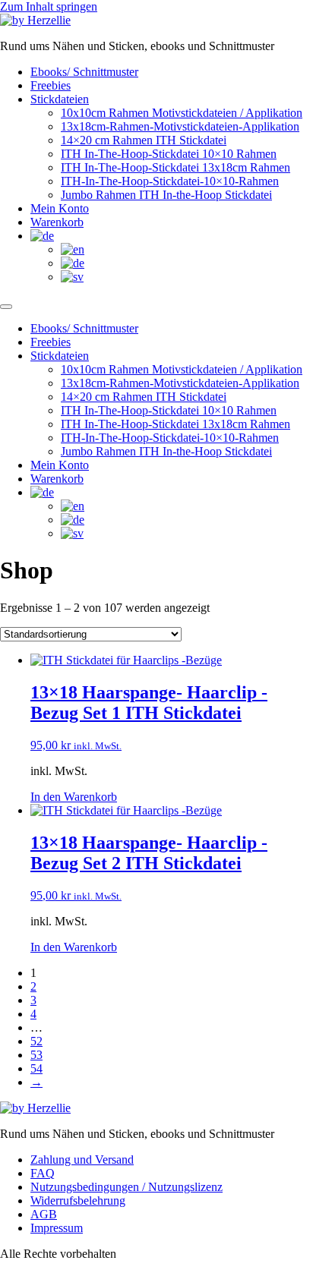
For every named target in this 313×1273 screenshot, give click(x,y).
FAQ (42, 1173)
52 (36, 1041)
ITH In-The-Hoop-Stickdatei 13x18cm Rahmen (175, 167)
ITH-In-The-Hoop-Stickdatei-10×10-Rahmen (170, 181)
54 (36, 1068)
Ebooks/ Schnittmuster (84, 71)
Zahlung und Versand (82, 1159)
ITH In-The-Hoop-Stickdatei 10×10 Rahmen (169, 153)
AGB (43, 1214)
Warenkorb (57, 222)
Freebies (50, 85)
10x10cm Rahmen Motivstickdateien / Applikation (181, 112)
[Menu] (6, 306)
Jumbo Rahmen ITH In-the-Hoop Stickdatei (166, 194)
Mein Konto (59, 208)
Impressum (56, 1227)
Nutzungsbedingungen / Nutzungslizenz (126, 1186)
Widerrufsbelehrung (77, 1200)
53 (36, 1054)
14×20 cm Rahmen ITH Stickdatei (143, 140)
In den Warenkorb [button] (73, 796)
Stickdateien (59, 99)
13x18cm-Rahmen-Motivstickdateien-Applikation (180, 126)
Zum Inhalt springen (48, 6)
